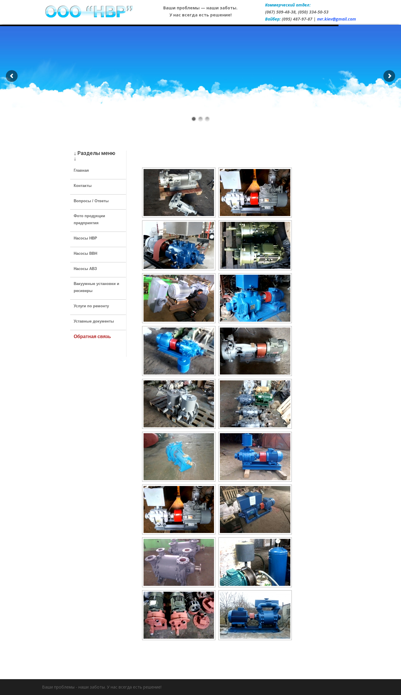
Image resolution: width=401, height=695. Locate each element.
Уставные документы (94, 321)
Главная (81, 170)
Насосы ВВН (85, 253)
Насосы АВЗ (85, 268)
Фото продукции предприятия (89, 219)
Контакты (83, 185)
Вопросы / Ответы (91, 201)
